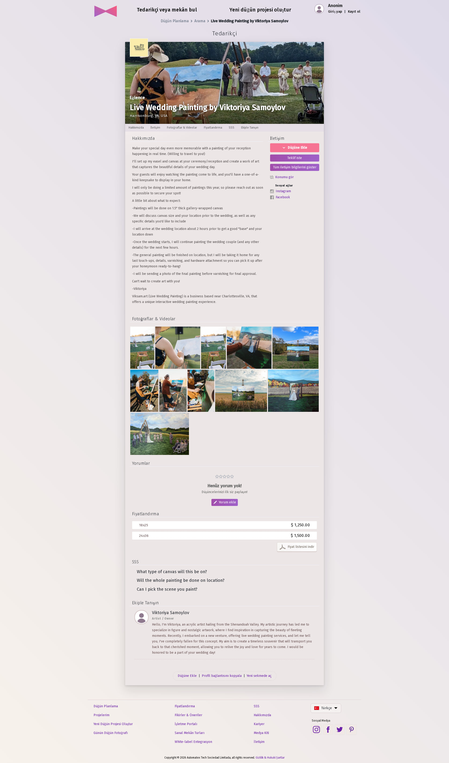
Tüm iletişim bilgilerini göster (294, 167)
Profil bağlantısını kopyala (222, 676)
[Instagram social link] (316, 729)
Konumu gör (284, 177)
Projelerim (101, 715)
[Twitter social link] (340, 729)
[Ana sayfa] (105, 9)
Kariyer (259, 724)
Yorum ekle (227, 502)
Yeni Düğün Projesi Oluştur (113, 724)
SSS (256, 706)
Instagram (283, 191)
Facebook (283, 197)
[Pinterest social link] (351, 729)
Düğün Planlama (175, 21)
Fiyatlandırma (185, 706)
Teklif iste (294, 158)
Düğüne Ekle (297, 148)
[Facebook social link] (328, 729)
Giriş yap (335, 12)
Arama (199, 21)
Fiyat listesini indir (301, 547)
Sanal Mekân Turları (189, 733)
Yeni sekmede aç (259, 676)
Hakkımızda (262, 715)
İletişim (259, 742)
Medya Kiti (261, 733)
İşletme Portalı (186, 724)
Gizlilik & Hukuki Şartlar (270, 757)
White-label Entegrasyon (193, 742)
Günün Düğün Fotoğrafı (111, 733)
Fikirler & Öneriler (188, 715)
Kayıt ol (354, 12)
